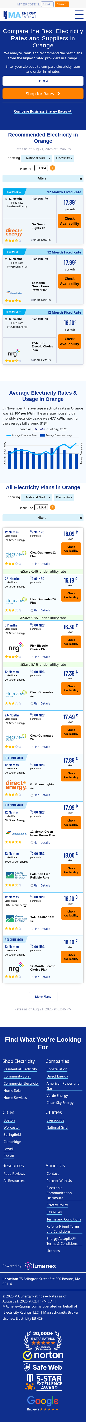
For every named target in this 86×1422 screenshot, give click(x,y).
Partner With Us (59, 1180)
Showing (14, 157)
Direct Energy (57, 1076)
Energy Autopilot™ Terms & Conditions (62, 1241)
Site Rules (54, 1212)
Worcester (12, 1127)
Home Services (15, 1097)
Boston (9, 1120)
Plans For (26, 168)
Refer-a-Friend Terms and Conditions (63, 1229)
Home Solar (13, 1090)
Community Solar (17, 1076)
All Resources (14, 1180)
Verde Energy (57, 1095)
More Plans (43, 996)
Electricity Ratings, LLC (21, 1312)
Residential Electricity (20, 1069)
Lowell (9, 1148)
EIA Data (39, 429)
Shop (40, 93)
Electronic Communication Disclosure (59, 1192)
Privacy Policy (57, 1205)
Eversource (55, 1120)
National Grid (57, 1127)
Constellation (57, 1069)
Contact (53, 1173)
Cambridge (12, 1141)
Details (42, 240)
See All (9, 1156)
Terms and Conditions (64, 1219)
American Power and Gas (63, 1086)
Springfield (12, 1134)
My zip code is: (28, 4)
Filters (42, 178)
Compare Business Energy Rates (43, 111)
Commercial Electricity (21, 1083)
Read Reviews (14, 1173)
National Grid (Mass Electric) (35, 159)
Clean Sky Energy (60, 1102)
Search (62, 4)
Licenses (53, 1250)
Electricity (63, 158)
